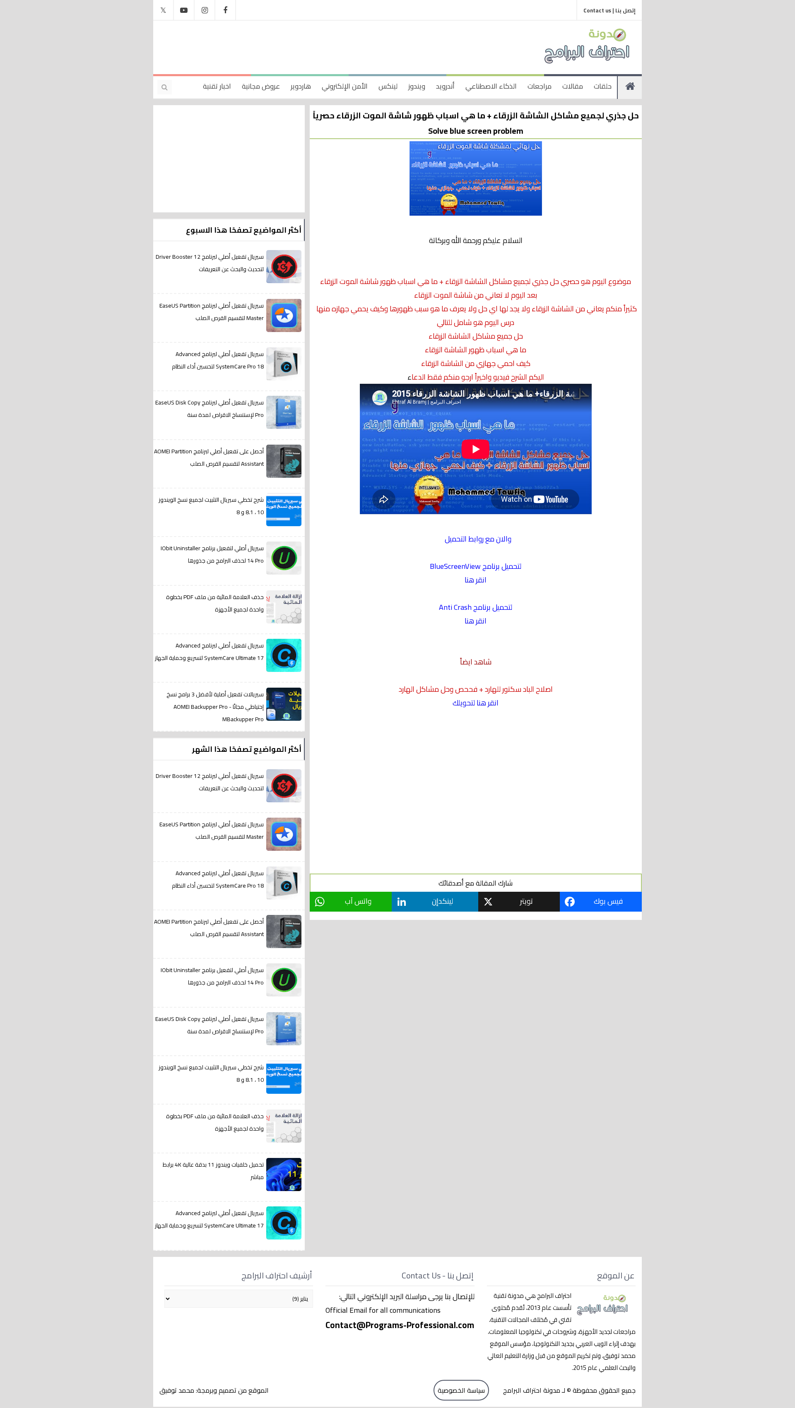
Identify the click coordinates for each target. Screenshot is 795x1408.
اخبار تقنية (217, 86)
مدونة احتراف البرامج (530, 1390)
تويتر (526, 901)
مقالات (572, 86)
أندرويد (445, 86)
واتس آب (358, 901)
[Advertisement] (324, 45)
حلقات (603, 86)
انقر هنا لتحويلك (476, 703)
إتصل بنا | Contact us (609, 10)
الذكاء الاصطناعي (491, 86)
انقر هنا (476, 580)
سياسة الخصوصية (461, 1390)
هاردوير (301, 86)
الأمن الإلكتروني (345, 86)
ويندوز (416, 86)
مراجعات (540, 86)
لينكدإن (442, 901)
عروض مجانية (261, 86)
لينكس (388, 86)
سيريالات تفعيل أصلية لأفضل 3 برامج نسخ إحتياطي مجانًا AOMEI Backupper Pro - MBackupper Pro (215, 706)
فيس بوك (608, 901)
